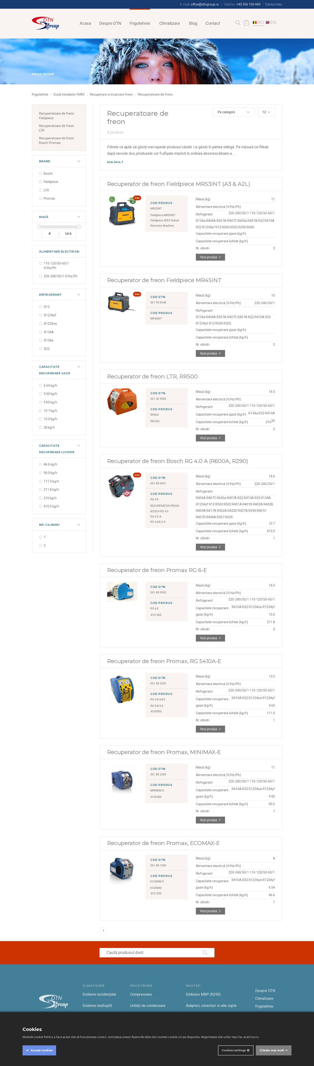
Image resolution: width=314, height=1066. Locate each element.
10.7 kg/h (50, 411)
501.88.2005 (158, 683)
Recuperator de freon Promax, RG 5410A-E (164, 661)
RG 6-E (154, 608)
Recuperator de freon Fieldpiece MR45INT (164, 280)
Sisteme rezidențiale (99, 994)
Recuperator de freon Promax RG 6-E (157, 570)
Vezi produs (208, 257)
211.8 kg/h (51, 489)
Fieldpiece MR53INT (162, 215)
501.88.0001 (158, 483)
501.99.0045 (158, 302)
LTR (46, 190)
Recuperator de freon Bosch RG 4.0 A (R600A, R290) (177, 461)
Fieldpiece (51, 182)
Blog (193, 23)
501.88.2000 (158, 774)
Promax (49, 198)
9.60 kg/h (50, 402)
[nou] (122, 224)
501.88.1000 (158, 865)
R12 (47, 307)
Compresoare (141, 994)
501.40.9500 (158, 398)
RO (260, 22)
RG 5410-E (156, 706)
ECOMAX (156, 888)
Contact (213, 23)
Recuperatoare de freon (155, 94)
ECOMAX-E (157, 881)
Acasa (85, 23)
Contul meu (273, 4)
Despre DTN (110, 23)
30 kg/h (49, 427)
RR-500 (155, 421)
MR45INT (156, 318)
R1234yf (50, 315)
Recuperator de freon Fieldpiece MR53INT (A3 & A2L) (178, 184)
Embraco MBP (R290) (203, 994)
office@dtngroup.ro (205, 4)
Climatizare (169, 23)
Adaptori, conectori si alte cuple (211, 1005)
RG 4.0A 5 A (157, 521)
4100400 (156, 797)
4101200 (156, 893)
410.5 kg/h (51, 506)
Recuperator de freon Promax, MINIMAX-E (164, 752)
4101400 (156, 615)
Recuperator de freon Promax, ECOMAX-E (163, 843)
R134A (49, 332)
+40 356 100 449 (248, 4)
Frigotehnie (140, 23)
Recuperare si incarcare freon (111, 94)
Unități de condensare (147, 1005)
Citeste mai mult (272, 1050)
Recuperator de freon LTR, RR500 (152, 376)
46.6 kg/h (50, 464)
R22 (47, 349)
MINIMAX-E (157, 790)
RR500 (154, 414)
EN (273, 22)
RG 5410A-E (157, 699)
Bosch (48, 173)
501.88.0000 (158, 592)
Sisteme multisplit (97, 1005)
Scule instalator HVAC (69, 94)
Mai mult (115, 162)
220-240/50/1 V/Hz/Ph (60, 276)
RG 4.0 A (155, 516)
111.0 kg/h (51, 481)
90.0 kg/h (50, 473)
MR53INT (156, 208)
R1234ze (50, 323)
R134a (48, 340)
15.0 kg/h (50, 419)
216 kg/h (50, 498)
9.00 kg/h (50, 394)
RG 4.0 (154, 499)
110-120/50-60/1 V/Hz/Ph (56, 266)
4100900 (156, 711)
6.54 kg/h (50, 385)
